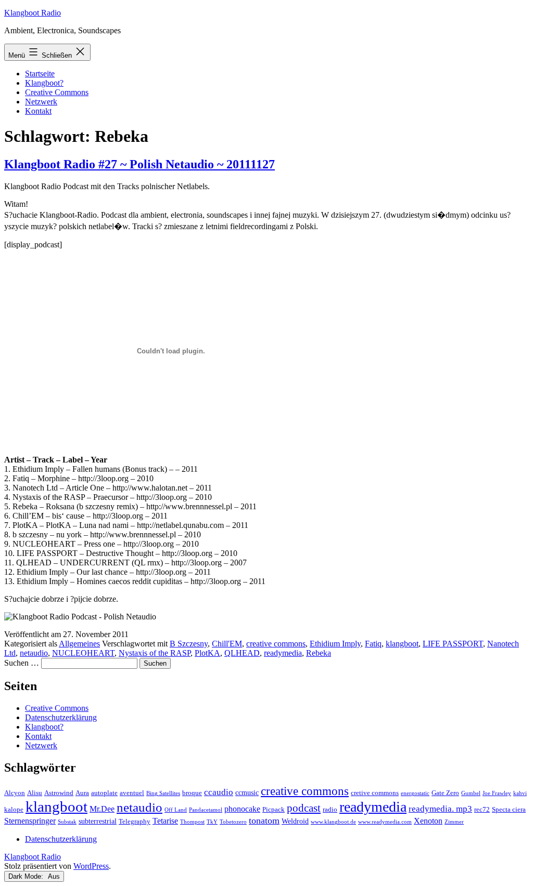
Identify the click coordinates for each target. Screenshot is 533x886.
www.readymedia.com (385, 822)
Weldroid (295, 821)
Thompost (192, 822)
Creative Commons (56, 92)
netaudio (34, 653)
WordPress (91, 866)
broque (192, 793)
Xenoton (428, 820)
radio (330, 809)
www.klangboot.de (333, 822)
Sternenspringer (30, 820)
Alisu (34, 793)
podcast (304, 808)
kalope (13, 809)
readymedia (283, 653)
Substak (67, 822)
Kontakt (38, 111)
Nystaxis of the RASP (155, 653)
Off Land (175, 810)
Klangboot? (44, 82)
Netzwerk (41, 101)
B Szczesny (189, 643)
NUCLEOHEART (83, 653)
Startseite (40, 73)
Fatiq (373, 643)
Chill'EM (227, 643)
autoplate (104, 793)
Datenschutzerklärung (61, 717)
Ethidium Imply (335, 643)
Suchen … (21, 662)
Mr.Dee (102, 808)
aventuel (132, 793)
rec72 (482, 809)
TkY (212, 822)
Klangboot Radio (32, 12)
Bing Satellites (163, 793)
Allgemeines (79, 643)
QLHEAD (242, 653)
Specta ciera (509, 809)
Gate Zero (445, 793)
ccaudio (218, 792)
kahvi (520, 793)
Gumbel (470, 793)
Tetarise (165, 820)
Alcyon (14, 793)
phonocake (242, 808)
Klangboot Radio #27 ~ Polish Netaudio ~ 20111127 (139, 164)
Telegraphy (134, 821)
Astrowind (58, 793)
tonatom (264, 820)
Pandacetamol (205, 810)
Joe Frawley (497, 793)
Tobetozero (233, 822)
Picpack (273, 809)
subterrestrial (98, 821)
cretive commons (375, 793)
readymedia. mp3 (440, 809)
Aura (82, 793)
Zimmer (454, 822)
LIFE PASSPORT (453, 643)
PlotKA (207, 653)
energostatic (415, 793)
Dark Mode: (26, 876)
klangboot (402, 643)
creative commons (276, 643)
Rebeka (318, 653)
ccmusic (247, 792)
